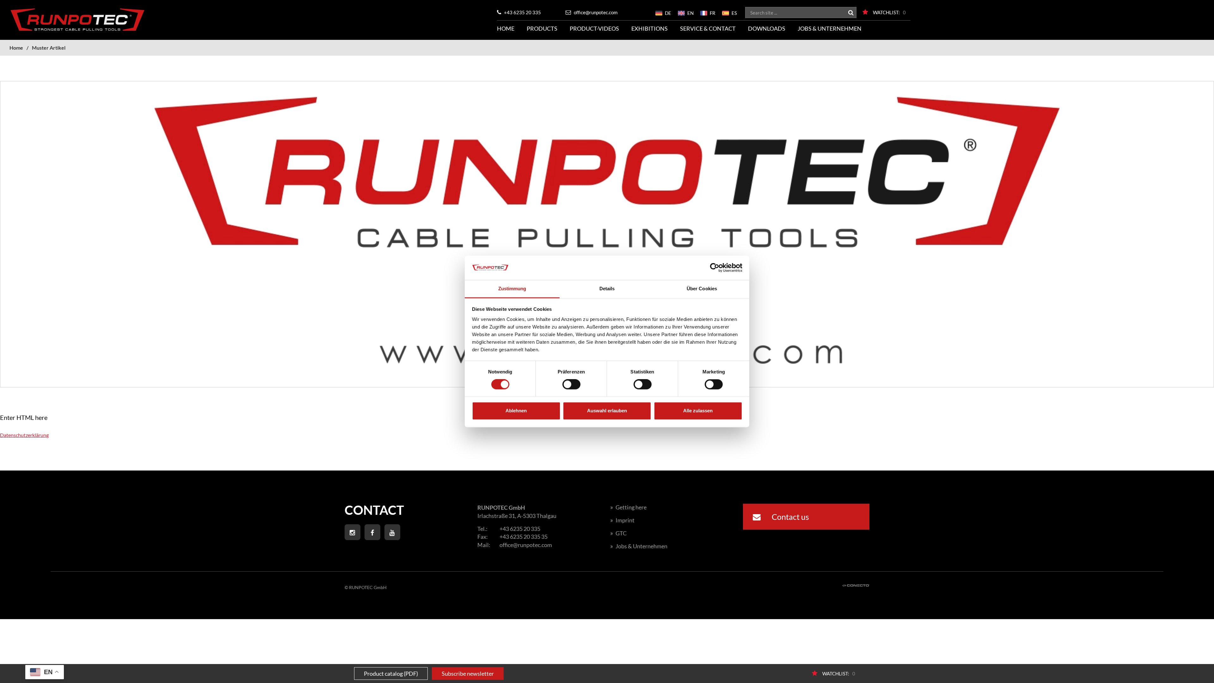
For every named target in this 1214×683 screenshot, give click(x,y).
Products (542, 28)
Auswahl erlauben (607, 410)
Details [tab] (607, 288)
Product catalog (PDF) (391, 673)
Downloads (766, 28)
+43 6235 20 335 (522, 12)
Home (505, 28)
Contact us (789, 516)
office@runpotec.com (595, 12)
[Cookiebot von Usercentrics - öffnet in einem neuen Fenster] (714, 268)
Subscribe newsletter (468, 673)
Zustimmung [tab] (512, 288)
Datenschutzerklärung (24, 435)
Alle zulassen (698, 410)
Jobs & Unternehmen (829, 28)
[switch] (571, 384)
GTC (618, 533)
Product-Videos (594, 28)
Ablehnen (516, 410)
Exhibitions (649, 28)
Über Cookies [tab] (702, 288)
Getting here (628, 507)
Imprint (622, 520)
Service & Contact (708, 28)
